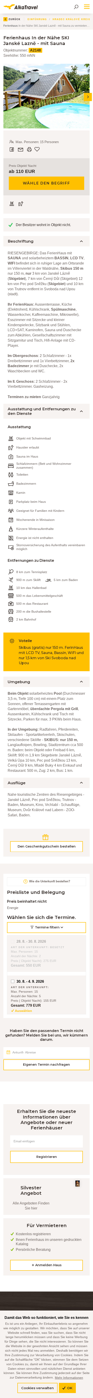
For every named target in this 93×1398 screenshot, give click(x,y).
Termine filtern (47, 927)
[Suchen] (76, 6)
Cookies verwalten (37, 1388)
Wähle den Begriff (46, 183)
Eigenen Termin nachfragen (46, 1065)
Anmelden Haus (48, 1265)
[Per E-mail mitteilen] (21, 149)
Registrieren (46, 1157)
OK (69, 1388)
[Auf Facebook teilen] (12, 149)
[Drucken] (29, 149)
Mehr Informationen (69, 1377)
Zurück (15, 19)
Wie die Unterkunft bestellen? (49, 881)
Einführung (37, 19)
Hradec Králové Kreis (72, 19)
